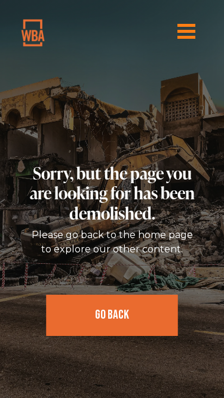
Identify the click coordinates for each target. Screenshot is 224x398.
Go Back (112, 314)
